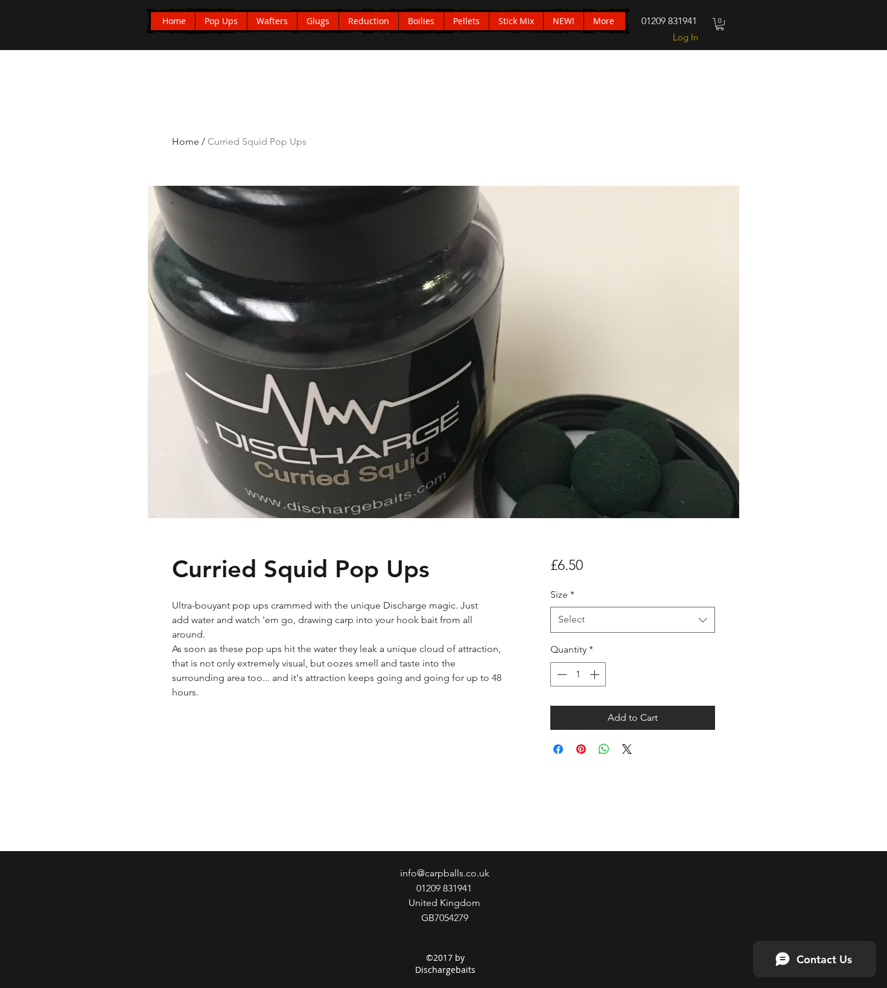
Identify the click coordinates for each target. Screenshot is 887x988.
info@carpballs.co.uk (444, 873)
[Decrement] (560, 674)
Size (562, 594)
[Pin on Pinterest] (581, 749)
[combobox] (632, 620)
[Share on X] (627, 749)
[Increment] (595, 674)
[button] (720, 24)
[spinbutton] (578, 674)
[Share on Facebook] (558, 749)
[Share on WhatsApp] (604, 749)
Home (185, 141)
